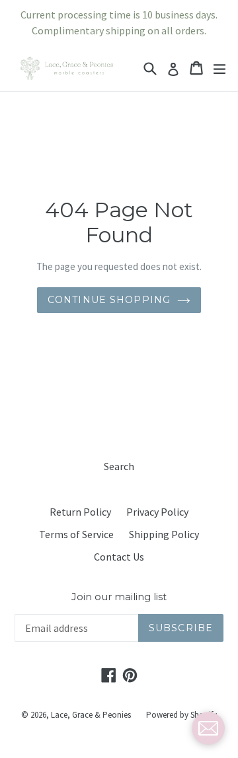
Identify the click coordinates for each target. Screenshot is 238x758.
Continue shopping (109, 300)
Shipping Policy (164, 534)
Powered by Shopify (181, 714)
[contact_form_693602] (208, 728)
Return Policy (80, 511)
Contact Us (119, 556)
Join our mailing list (119, 597)
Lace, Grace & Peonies (91, 714)
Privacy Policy (157, 511)
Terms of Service (76, 534)
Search (119, 466)
